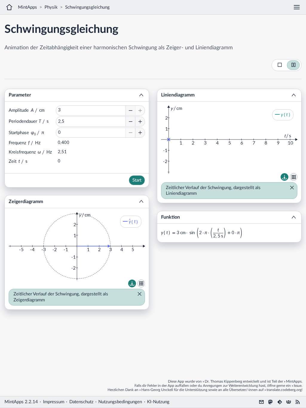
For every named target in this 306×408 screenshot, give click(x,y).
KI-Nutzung (158, 402)
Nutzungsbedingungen (120, 402)
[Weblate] (289, 402)
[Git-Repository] (280, 402)
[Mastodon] (270, 402)
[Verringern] (130, 110)
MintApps (27, 7)
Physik (51, 7)
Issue (298, 385)
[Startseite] (9, 7)
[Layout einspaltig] (279, 65)
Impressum (53, 402)
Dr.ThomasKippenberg (223, 381)
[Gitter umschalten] (141, 283)
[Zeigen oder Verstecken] (141, 95)
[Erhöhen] (140, 110)
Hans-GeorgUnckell (157, 390)
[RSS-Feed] (298, 402)
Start (136, 180)
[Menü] (297, 7)
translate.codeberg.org (284, 390)
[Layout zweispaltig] (293, 65)
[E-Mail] (261, 402)
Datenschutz (81, 402)
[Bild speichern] (132, 283)
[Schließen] (137, 294)
